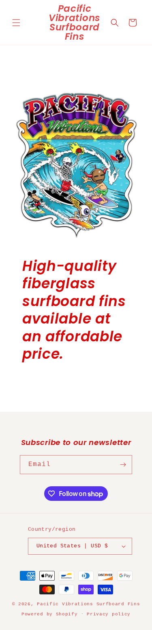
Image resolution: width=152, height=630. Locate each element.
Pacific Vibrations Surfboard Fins (88, 604)
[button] (16, 23)
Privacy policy (109, 614)
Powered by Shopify (49, 613)
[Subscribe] (123, 464)
